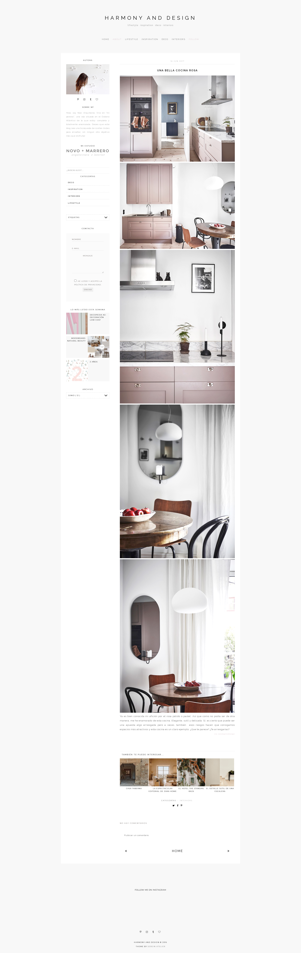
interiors (186, 800)
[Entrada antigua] (228, 851)
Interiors (178, 39)
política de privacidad (87, 285)
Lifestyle (131, 39)
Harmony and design (150, 18)
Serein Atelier (156, 946)
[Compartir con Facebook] (178, 806)
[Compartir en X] (174, 806)
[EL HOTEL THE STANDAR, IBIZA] (191, 772)
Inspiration (150, 39)
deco (71, 182)
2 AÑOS (94, 362)
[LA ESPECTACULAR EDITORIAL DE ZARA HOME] (163, 772)
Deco (165, 39)
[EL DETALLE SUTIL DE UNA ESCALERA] (220, 772)
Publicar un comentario (136, 835)
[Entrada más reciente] (126, 851)
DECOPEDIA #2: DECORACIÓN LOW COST (98, 317)
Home (105, 39)
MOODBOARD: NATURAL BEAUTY (76, 339)
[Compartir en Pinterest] (182, 806)
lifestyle (74, 203)
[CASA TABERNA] (134, 772)
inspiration (75, 189)
